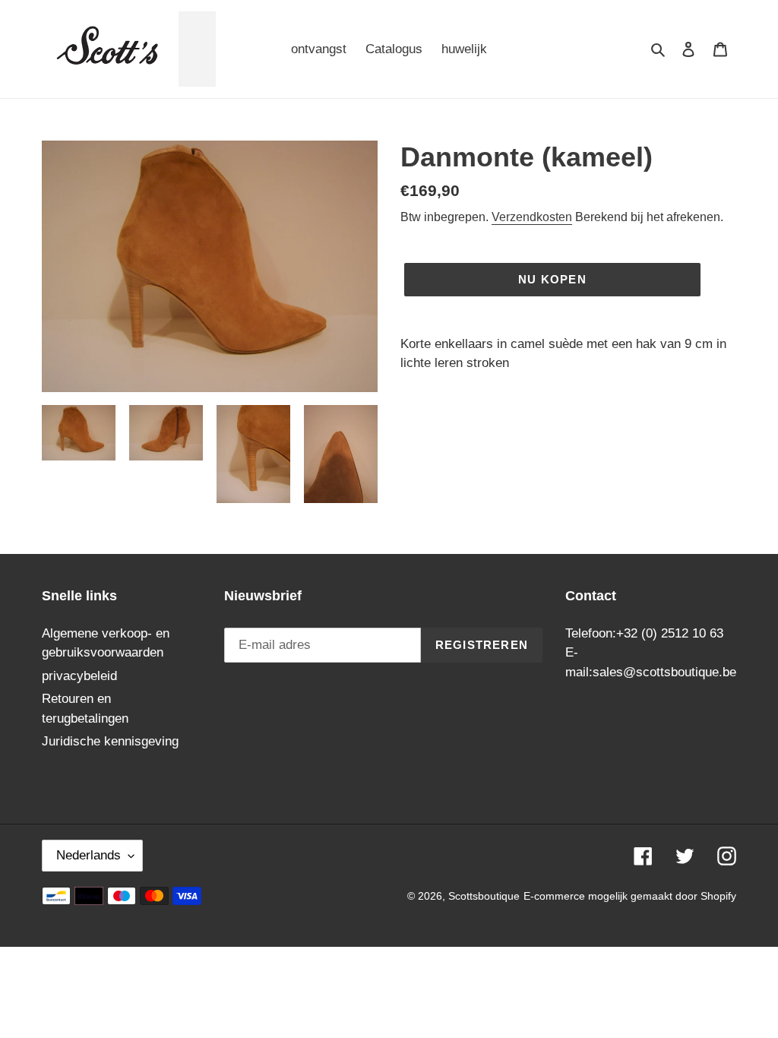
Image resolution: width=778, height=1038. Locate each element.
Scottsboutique (484, 896)
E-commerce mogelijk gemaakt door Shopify (629, 896)
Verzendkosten (532, 216)
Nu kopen (552, 279)
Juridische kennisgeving (110, 741)
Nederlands (88, 855)
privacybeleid (79, 676)
